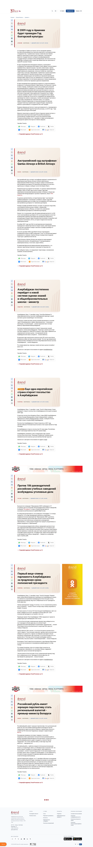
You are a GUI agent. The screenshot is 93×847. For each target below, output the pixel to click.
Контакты (45, 817)
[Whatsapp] (12, 839)
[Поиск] (52, 11)
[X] (18, 839)
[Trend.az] (15, 10)
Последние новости (33, 813)
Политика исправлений (48, 823)
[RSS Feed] (30, 839)
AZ (78, 844)
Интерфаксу (27, 509)
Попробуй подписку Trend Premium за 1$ (31, 134)
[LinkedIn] (27, 839)
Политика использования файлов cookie (76, 824)
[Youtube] (21, 839)
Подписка (59, 813)
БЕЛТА (19, 732)
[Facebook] (15, 839)
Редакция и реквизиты (48, 815)
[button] (12, 20)
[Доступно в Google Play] (77, 839)
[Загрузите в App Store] (68, 839)
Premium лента (32, 815)
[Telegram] (24, 839)
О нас (44, 813)
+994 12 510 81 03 (14, 828)
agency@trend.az (14, 829)
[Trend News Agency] (15, 812)
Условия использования (76, 813)
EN (75, 844)
